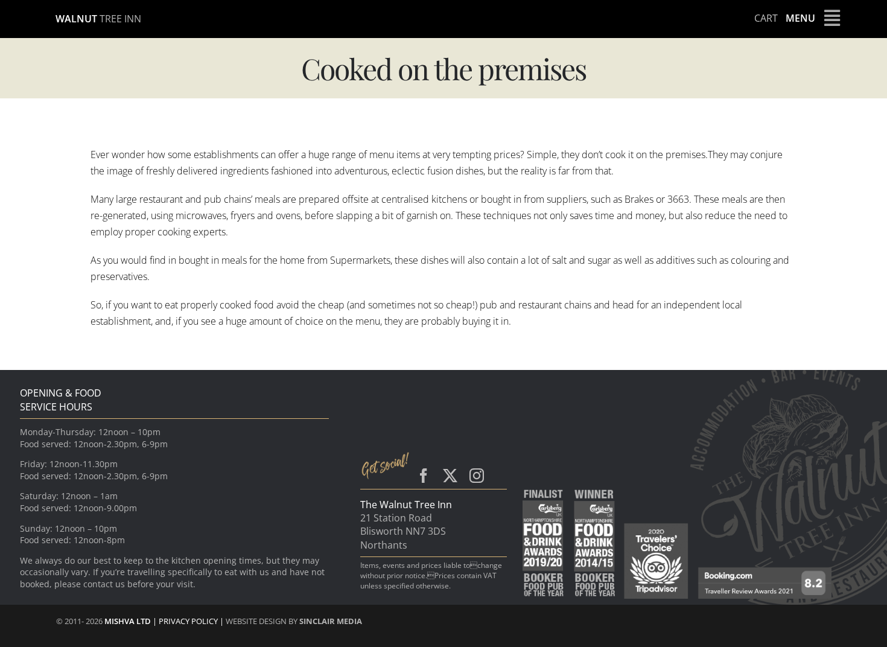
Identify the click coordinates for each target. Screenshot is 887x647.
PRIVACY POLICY (189, 621)
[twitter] (450, 475)
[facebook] (423, 475)
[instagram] (476, 475)
